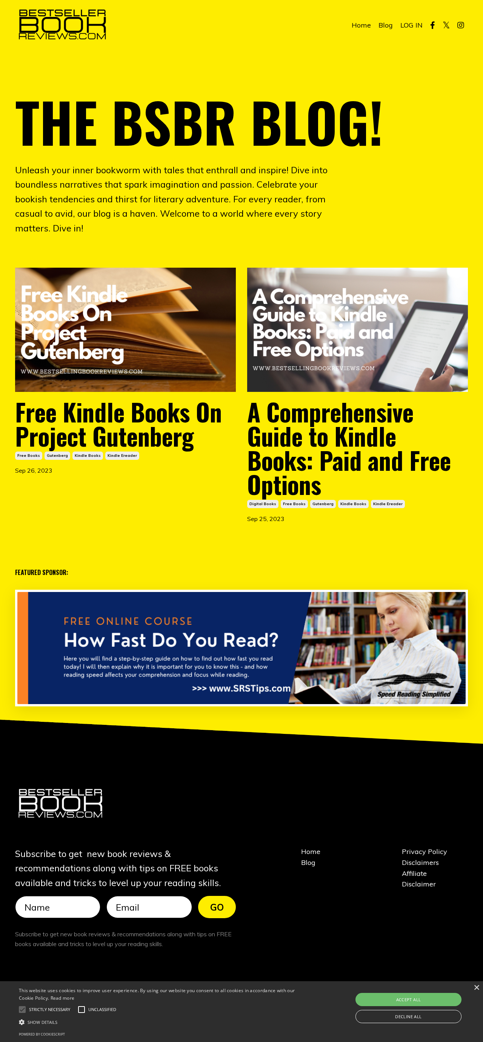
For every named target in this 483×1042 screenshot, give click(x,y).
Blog (385, 25)
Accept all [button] (408, 999)
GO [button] (217, 907)
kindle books (88, 455)
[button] (49, 1009)
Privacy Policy (424, 851)
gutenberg (57, 455)
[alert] (241, 1011)
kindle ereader (122, 455)
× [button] (476, 988)
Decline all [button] (408, 1016)
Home (361, 25)
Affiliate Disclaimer (419, 879)
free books (28, 455)
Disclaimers (420, 862)
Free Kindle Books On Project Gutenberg (118, 423)
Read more (63, 998)
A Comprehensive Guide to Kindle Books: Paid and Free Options (349, 447)
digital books (262, 503)
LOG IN (411, 25)
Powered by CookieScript (42, 1034)
